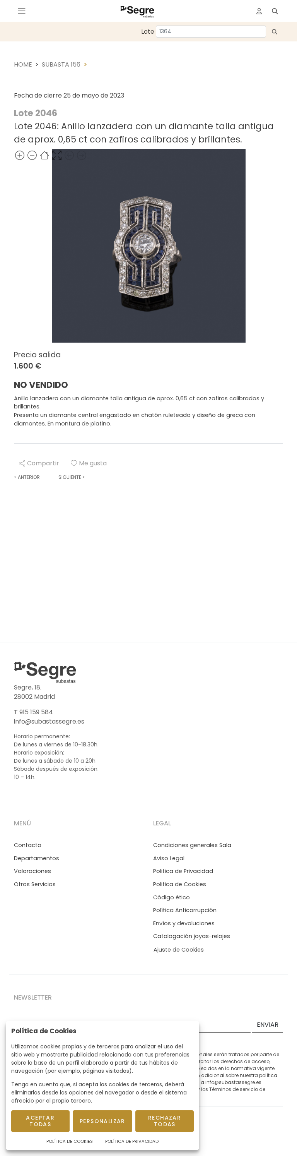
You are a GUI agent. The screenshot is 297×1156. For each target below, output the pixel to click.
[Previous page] (69, 155)
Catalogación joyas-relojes (191, 936)
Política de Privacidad (132, 1141)
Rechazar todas (164, 1121)
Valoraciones (32, 871)
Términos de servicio (233, 1089)
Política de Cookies (69, 1141)
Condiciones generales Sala (192, 845)
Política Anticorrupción (185, 910)
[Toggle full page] (56, 155)
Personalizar (102, 1121)
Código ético (171, 897)
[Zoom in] (19, 155)
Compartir (43, 463)
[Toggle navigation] (21, 11)
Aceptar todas (40, 1121)
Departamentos (36, 858)
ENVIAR (267, 1024)
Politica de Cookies (179, 884)
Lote (147, 31)
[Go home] (44, 155)
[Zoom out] (32, 155)
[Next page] (81, 155)
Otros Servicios (35, 884)
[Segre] (137, 11)
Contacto (27, 845)
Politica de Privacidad (183, 871)
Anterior (27, 477)
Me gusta (93, 463)
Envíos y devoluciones (184, 923)
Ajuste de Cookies (179, 950)
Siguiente (71, 477)
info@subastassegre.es (49, 721)
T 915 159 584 (33, 712)
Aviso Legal (168, 858)
